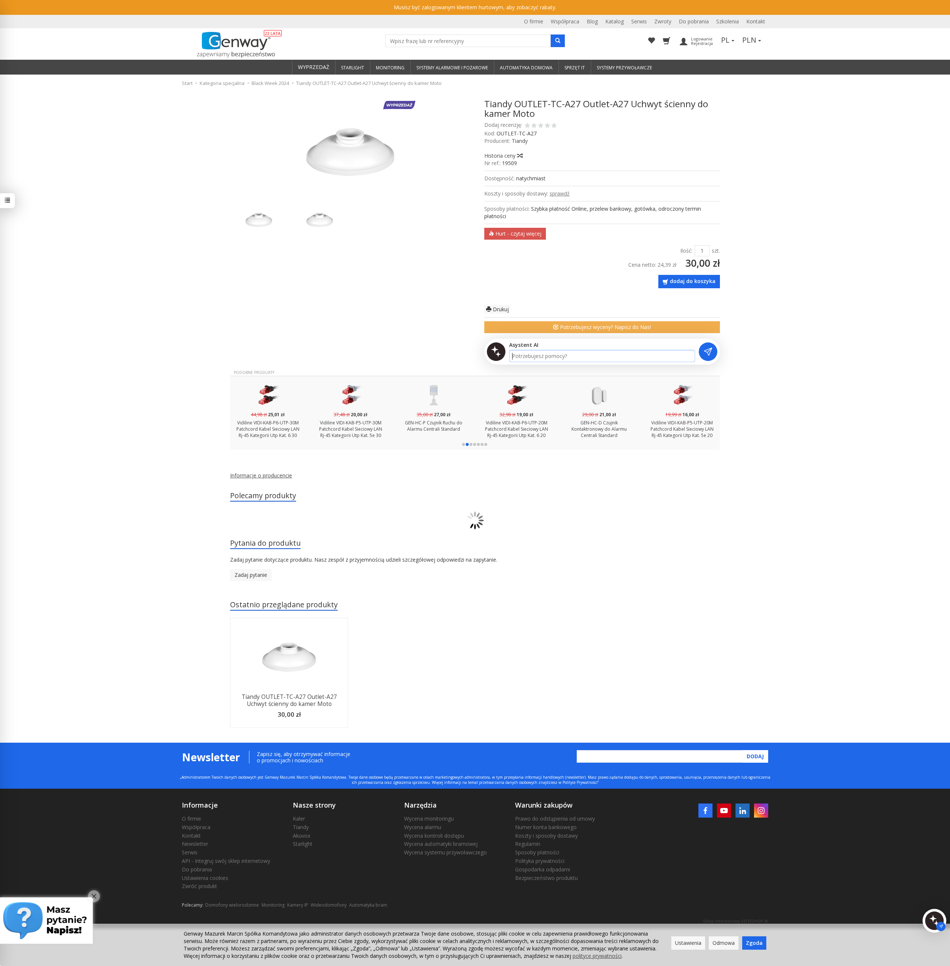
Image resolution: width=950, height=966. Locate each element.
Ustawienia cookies (205, 877)
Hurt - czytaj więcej (517, 233)
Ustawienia (688, 942)
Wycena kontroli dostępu (434, 835)
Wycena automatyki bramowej (441, 843)
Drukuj (500, 309)
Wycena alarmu (422, 827)
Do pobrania (694, 21)
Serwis (639, 21)
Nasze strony (314, 805)
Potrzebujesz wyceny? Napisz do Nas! (604, 327)
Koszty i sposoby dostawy (546, 835)
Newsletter (195, 843)
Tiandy (520, 140)
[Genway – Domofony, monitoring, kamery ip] (232, 45)
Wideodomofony (329, 905)
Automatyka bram (368, 905)
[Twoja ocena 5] (554, 126)
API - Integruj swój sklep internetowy (226, 860)
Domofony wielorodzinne (232, 905)
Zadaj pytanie (251, 574)
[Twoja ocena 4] (547, 126)
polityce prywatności (597, 955)
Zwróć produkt (199, 886)
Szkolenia (727, 21)
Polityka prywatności (539, 860)
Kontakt (755, 21)
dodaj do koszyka (692, 281)
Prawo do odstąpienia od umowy (555, 818)
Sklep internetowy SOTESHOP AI (735, 921)
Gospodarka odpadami (542, 869)
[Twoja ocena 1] (527, 126)
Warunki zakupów (544, 805)
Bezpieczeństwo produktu (546, 877)
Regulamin (527, 843)
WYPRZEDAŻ (313, 66)
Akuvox (301, 835)
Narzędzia (420, 805)
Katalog (614, 21)
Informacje (200, 805)
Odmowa (723, 942)
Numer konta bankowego (546, 827)
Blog (592, 21)
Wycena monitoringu (429, 818)
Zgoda (754, 942)
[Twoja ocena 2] (534, 126)
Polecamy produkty (263, 495)
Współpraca (565, 21)
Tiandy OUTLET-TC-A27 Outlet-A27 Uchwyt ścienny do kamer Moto (289, 700)
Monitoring (273, 905)
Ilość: (686, 250)
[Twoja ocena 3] (540, 126)
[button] (463, 444)
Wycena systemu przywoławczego (445, 852)
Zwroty (662, 21)
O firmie (533, 21)
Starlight (302, 843)
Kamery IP (297, 905)
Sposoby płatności (537, 852)
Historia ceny (500, 155)
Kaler (299, 818)
